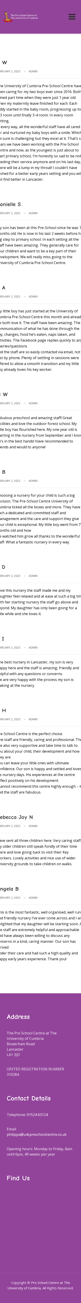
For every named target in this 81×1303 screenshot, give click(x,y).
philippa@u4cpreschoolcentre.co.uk (37, 1134)
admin (33, 71)
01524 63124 (37, 1114)
